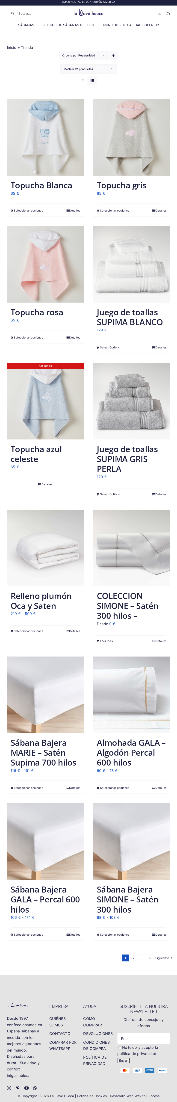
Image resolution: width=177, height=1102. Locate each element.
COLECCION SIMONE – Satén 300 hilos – (127, 605)
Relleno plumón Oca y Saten (41, 600)
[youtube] (26, 1088)
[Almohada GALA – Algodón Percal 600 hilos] (131, 695)
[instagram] (9, 1088)
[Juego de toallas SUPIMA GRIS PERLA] (131, 401)
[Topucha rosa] (45, 264)
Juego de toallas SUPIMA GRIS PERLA (127, 458)
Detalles (74, 210)
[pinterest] (18, 1088)
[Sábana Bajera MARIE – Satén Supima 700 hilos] (45, 695)
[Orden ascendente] (113, 55)
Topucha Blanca (41, 185)
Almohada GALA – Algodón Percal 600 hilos (131, 752)
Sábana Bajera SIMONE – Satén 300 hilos (127, 899)
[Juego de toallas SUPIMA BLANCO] (131, 264)
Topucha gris (122, 185)
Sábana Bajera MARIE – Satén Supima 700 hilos (43, 752)
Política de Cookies (92, 1096)
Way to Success (147, 1096)
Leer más (106, 641)
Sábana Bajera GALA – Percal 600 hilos (45, 899)
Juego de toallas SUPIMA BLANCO (130, 317)
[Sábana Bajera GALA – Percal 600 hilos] (45, 841)
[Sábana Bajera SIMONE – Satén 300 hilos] (131, 841)
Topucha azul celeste (36, 454)
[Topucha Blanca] (45, 137)
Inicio (11, 47)
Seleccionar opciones (28, 210)
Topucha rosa (37, 312)
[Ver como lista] (92, 80)
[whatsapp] (35, 1088)
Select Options (110, 347)
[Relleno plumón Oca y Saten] (45, 548)
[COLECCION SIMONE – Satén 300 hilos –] (131, 548)
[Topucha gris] (131, 137)
